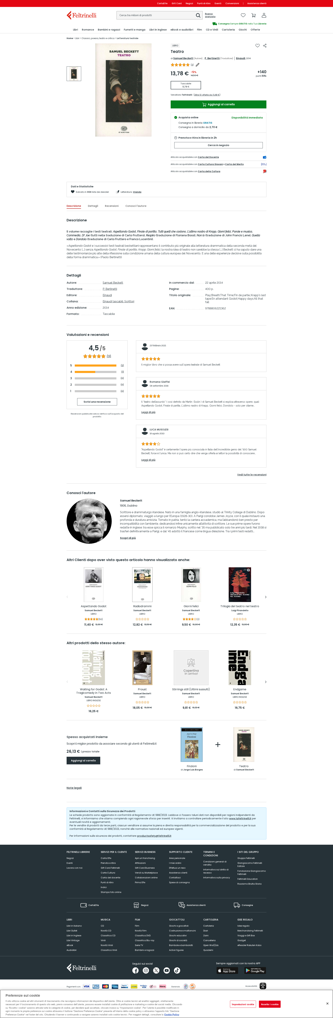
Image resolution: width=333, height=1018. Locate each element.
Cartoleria (208, 925)
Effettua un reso (177, 867)
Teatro (244, 766)
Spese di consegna (179, 882)
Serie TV (139, 945)
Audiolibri (71, 950)
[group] (216, 24)
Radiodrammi (142, 606)
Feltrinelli (187, 94)
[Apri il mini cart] (253, 15)
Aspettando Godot (93, 606)
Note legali (74, 788)
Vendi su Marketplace (146, 872)
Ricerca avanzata (210, 15)
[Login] (264, 15)
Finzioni (192, 766)
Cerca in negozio (218, 145)
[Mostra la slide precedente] (67, 597)
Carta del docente (110, 877)
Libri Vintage (73, 940)
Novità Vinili (107, 945)
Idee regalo (243, 925)
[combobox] (160, 15)
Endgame (239, 689)
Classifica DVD (143, 935)
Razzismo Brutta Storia (249, 883)
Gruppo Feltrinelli (246, 858)
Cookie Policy (171, 1014)
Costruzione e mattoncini (182, 930)
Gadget (241, 940)
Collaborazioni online (146, 877)
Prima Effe (140, 882)
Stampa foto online (111, 892)
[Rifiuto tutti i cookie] (327, 1003)
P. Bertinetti (212, 58)
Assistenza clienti (256, 3)
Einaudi (240, 58)
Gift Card (177, 3)
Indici (104, 887)
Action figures (176, 950)
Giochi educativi (178, 935)
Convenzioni (232, 3)
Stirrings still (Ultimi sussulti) (191, 689)
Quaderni (208, 950)
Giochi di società (178, 940)
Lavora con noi (74, 867)
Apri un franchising (145, 858)
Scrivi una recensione (97, 402)
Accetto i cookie (270, 1004)
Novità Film (141, 930)
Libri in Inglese (74, 935)
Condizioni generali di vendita (215, 863)
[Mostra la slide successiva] (265, 597)
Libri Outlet (72, 930)
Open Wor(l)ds (211, 945)
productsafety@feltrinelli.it (154, 836)
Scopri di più (128, 538)
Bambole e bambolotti (181, 945)
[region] (166, 1004)
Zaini (205, 935)
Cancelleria (209, 940)
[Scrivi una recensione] (197, 65)
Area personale (177, 858)
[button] (198, 15)
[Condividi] (264, 46)
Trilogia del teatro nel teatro (239, 606)
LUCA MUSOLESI (159, 429)
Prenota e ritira (108, 863)
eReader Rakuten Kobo (249, 945)
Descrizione (74, 206)
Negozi (189, 3)
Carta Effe (106, 858)
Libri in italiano (74, 925)
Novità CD (106, 930)
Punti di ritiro (204, 3)
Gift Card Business (145, 867)
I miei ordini (175, 863)
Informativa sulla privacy (216, 877)
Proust (142, 689)
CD (102, 925)
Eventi (218, 3)
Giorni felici (191, 606)
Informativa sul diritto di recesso (216, 871)
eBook (70, 945)
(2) (122, 365)
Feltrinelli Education (247, 878)
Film (137, 925)
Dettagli (93, 206)
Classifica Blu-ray (144, 940)
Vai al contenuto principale (81, 3)
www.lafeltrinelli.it (240, 818)
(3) (109, 356)
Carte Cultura (108, 872)
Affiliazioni (140, 863)
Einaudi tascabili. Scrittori (118, 301)
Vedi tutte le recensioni (251, 474)
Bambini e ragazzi (144, 950)
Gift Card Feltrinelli (110, 867)
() (192, 64)
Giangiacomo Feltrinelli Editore (249, 865)
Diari (205, 930)
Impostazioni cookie (243, 1004)
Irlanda (137, 191)
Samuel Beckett (183, 58)
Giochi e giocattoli (179, 925)
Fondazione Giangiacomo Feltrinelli (251, 872)
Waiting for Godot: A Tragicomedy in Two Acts (93, 691)
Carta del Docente (208, 157)
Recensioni (111, 206)
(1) (122, 371)
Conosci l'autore (135, 206)
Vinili (103, 940)
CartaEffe (162, 3)
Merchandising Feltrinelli (250, 930)
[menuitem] (75, 29)
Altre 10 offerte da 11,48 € (207, 94)
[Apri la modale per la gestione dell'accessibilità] (262, 985)
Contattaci (175, 877)
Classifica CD (108, 935)
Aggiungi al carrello (221, 104)
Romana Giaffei (160, 382)
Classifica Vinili (109, 950)
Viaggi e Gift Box (246, 935)
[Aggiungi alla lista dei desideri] (257, 45)
